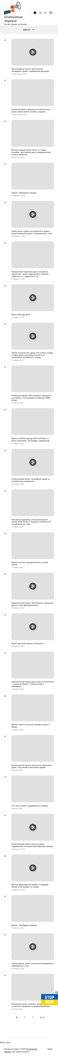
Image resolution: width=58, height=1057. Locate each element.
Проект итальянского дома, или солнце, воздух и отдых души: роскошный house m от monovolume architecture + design (32, 355)
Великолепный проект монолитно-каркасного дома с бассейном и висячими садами (31, 766)
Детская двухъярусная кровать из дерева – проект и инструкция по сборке (30, 885)
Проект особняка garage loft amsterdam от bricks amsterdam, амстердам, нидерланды (30, 439)
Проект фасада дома (20, 314)
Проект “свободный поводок (23, 193)
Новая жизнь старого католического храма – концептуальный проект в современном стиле (31, 232)
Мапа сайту (5, 1042)
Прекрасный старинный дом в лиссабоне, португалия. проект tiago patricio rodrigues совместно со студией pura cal (30, 274)
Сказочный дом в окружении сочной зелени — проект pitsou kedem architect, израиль (31, 110)
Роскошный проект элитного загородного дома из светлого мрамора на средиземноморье (32, 1005)
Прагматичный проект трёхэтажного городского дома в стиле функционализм (32, 604)
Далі (42, 1017)
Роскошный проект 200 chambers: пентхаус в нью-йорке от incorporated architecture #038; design (31, 397)
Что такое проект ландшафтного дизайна (29, 806)
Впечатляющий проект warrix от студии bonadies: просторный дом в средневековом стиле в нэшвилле (31, 152)
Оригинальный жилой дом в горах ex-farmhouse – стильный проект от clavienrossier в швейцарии (32, 684)
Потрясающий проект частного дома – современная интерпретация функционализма (32, 845)
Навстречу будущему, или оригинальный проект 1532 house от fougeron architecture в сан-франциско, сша (31, 522)
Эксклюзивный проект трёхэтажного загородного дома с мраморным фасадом (30, 70)
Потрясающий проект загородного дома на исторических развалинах (30, 480)
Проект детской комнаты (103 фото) (27, 643)
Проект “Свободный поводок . (24, 925)
